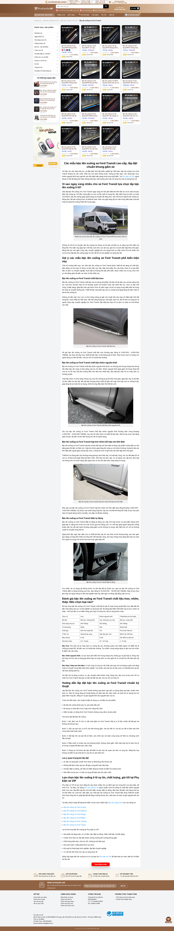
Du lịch (36, 64)
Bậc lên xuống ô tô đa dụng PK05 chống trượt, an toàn (69, 82)
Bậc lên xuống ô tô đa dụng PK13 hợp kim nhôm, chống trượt (70, 148)
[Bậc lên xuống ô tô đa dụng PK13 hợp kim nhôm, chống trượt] (70, 135)
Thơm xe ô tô (38, 50)
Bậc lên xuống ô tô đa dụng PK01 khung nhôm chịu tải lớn (69, 47)
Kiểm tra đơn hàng (100, 10)
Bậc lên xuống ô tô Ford (69, 20)
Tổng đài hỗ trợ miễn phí (95, 897)
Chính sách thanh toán (67, 905)
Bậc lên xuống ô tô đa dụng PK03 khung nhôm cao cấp (110, 47)
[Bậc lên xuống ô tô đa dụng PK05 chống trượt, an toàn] (70, 69)
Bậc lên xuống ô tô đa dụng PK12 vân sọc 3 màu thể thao (131, 115)
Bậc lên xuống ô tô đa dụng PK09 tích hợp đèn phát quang (69, 115)
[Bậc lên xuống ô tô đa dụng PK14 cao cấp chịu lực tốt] (90, 135)
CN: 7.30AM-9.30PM (94, 903)
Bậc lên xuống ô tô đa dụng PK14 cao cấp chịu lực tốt (90, 148)
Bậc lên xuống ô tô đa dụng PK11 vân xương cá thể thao (110, 115)
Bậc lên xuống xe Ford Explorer (75, 811)
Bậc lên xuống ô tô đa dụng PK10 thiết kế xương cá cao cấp (90, 115)
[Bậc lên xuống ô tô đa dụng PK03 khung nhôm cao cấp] (111, 34)
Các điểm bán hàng (64, 10)
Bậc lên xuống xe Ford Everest (74, 807)
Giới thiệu (71, 15)
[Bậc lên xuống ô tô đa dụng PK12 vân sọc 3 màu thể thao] (131, 102)
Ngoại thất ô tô (39, 36)
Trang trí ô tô (38, 67)
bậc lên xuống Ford (115, 803)
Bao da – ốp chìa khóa (41, 47)
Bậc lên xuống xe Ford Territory (75, 821)
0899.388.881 (120, 9)
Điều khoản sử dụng (67, 897)
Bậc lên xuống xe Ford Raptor (74, 818)
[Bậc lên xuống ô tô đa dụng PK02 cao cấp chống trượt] (90, 34)
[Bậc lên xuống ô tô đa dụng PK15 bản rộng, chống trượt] (111, 135)
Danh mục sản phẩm (44, 15)
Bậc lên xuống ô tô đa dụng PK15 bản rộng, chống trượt (109, 148)
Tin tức (104, 15)
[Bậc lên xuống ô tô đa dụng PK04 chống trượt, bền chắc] (131, 34)
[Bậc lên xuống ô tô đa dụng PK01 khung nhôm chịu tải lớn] (70, 34)
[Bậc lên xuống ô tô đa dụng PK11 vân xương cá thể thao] (111, 102)
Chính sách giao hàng (67, 901)
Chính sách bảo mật (67, 903)
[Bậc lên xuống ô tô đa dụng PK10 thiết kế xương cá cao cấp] (90, 102)
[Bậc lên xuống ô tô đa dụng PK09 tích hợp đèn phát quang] (70, 102)
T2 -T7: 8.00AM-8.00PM (95, 901)
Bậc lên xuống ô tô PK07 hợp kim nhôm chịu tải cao (110, 81)
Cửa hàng (95, 15)
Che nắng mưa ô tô (40, 40)
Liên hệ (111, 15)
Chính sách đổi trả (66, 899)
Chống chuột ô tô (39, 43)
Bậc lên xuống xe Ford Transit (74, 825)
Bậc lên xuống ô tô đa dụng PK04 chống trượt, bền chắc (130, 47)
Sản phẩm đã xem (87, 10)
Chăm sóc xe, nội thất (41, 57)
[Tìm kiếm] (106, 6)
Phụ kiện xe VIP (128, 176)
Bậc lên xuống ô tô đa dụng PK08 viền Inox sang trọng (131, 82)
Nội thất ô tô (38, 33)
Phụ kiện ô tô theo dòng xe (42, 71)
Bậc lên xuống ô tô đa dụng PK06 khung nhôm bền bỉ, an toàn (89, 82)
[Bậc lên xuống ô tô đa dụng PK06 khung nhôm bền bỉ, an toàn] (90, 69)
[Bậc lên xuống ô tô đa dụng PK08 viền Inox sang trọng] (131, 69)
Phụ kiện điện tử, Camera (42, 54)
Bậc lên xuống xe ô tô (50, 20)
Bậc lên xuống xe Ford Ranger (74, 814)
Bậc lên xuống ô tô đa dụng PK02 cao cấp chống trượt (89, 47)
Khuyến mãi (75, 10)
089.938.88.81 (92, 899)
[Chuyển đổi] (57, 33)
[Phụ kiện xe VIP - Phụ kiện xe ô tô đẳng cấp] (43, 8)
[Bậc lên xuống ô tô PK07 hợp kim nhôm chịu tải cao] (111, 69)
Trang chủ (61, 15)
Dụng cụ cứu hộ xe (40, 60)
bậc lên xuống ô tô (91, 787)
